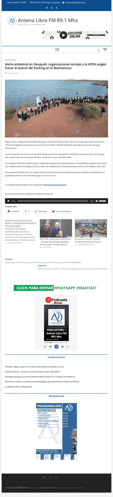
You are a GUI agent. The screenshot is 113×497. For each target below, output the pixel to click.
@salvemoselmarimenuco (54, 184)
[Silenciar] (96, 201)
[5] (49, 457)
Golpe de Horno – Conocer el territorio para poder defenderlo (32, 371)
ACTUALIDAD (10, 59)
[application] (56, 201)
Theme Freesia (44, 488)
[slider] (103, 200)
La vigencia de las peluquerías (18, 386)
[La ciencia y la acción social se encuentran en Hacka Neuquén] (91, 228)
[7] (69, 457)
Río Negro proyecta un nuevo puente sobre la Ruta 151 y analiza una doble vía (40, 376)
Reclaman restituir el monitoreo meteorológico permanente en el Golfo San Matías (42, 381)
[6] (59, 457)
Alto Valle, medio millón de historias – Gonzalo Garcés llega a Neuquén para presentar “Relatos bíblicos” (55, 242)
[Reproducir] (8, 201)
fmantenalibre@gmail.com (75, 2)
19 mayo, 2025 (12, 73)
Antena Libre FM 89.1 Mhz (48, 20)
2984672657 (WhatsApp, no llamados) (44, 2)
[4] (39, 457)
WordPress (55, 488)
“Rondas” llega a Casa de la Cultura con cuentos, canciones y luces (34, 366)
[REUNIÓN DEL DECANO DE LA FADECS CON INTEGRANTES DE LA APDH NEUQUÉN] (22, 231)
